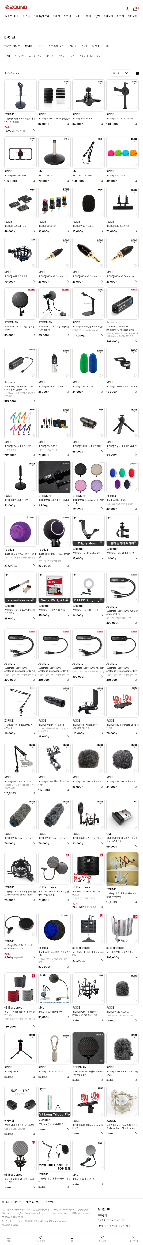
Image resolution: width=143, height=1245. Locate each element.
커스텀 (26, 16)
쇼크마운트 (19, 56)
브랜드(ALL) (12, 16)
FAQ (101, 1226)
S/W (97, 16)
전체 (8, 56)
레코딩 (67, 16)
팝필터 (61, 56)
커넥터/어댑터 (86, 56)
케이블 (73, 46)
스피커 (87, 16)
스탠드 (72, 56)
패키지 (120, 16)
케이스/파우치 (56, 46)
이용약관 (17, 1202)
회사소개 (5, 1202)
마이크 (56, 16)
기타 (107, 46)
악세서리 (108, 16)
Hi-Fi (77, 16)
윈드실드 (50, 56)
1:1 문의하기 (112, 1226)
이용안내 (49, 1202)
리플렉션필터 (35, 56)
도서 (84, 46)
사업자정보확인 (16, 1217)
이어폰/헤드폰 (41, 16)
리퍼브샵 (132, 16)
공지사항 (124, 1226)
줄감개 (95, 46)
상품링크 (20, 107)
